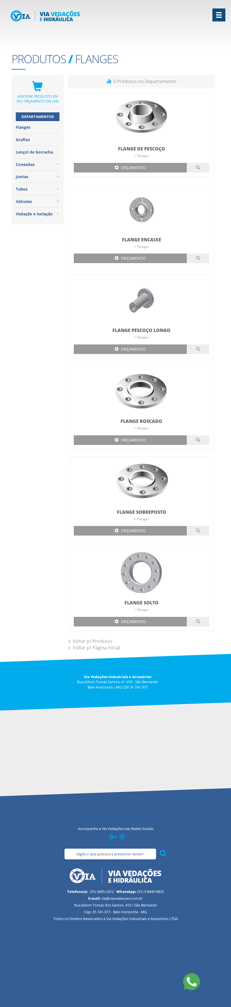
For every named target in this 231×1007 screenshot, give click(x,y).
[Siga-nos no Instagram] (122, 837)
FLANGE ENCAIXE (141, 240)
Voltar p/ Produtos (92, 641)
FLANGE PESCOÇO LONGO (141, 330)
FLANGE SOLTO (142, 603)
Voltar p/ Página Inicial (96, 648)
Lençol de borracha (34, 152)
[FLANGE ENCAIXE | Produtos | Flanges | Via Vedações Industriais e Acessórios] (141, 228)
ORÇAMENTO (132, 167)
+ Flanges (141, 155)
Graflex (23, 139)
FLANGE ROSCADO (141, 421)
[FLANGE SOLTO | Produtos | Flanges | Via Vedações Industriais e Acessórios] (141, 591)
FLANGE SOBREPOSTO (141, 512)
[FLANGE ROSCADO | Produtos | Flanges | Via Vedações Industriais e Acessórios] (141, 408)
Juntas (22, 176)
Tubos (22, 189)
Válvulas (24, 201)
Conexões (25, 164)
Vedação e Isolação (34, 214)
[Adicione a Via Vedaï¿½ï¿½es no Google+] (113, 837)
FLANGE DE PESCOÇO (141, 149)
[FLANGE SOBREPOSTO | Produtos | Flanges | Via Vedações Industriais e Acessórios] (141, 498)
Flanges (23, 127)
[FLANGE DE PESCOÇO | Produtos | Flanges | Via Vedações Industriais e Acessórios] (141, 131)
